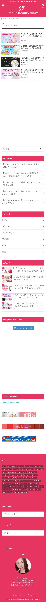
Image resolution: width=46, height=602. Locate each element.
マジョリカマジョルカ (8, 486)
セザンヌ (13, 478)
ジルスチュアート (17, 475)
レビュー (5, 220)
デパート (34, 478)
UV (8, 466)
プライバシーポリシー (18, 595)
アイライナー (39, 466)
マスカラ (19, 486)
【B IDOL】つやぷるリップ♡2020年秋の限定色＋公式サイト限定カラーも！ (21, 165)
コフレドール (23, 472)
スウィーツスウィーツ (30, 475)
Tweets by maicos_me (10, 402)
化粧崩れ (38, 489)
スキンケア (5, 478)
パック (14, 481)
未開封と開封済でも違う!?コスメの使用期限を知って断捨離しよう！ (28, 278)
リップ (41, 486)
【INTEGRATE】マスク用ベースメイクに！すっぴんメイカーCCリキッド (21, 192)
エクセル (15, 469)
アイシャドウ (29, 466)
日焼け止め (5, 492)
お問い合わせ (31, 595)
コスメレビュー (12, 472)
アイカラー (20, 466)
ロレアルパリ (17, 489)
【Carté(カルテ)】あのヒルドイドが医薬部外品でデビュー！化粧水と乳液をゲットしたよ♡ (22, 174)
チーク (28, 478)
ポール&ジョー (34, 483)
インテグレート (6, 469)
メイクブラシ (34, 486)
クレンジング (39, 469)
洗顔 (12, 492)
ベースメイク (24, 483)
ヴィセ (25, 489)
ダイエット (21, 478)
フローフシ (5, 483)
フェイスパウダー (35, 481)
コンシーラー (32, 472)
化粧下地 (31, 489)
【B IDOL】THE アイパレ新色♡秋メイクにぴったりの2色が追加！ (21, 183)
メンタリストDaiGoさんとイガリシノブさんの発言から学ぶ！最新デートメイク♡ (28, 306)
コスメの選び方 (8, 233)
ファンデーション (23, 481)
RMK (3, 466)
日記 (4, 252)
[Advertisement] (23, 114)
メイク (26, 486)
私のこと (5, 245)
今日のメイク (7, 226)
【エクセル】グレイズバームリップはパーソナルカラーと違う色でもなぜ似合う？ (28, 288)
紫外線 (17, 492)
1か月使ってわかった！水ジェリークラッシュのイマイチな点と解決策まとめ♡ (28, 269)
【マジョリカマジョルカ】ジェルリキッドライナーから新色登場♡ (22, 201)
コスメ (4, 472)
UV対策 (13, 466)
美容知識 (5, 239)
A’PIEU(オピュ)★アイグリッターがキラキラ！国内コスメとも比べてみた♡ (28, 296)
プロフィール (14, 483)
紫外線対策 (24, 492)
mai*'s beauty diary (21, 599)
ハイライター (6, 481)
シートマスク (6, 475)
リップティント (6, 489)
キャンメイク (30, 469)
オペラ (22, 469)
